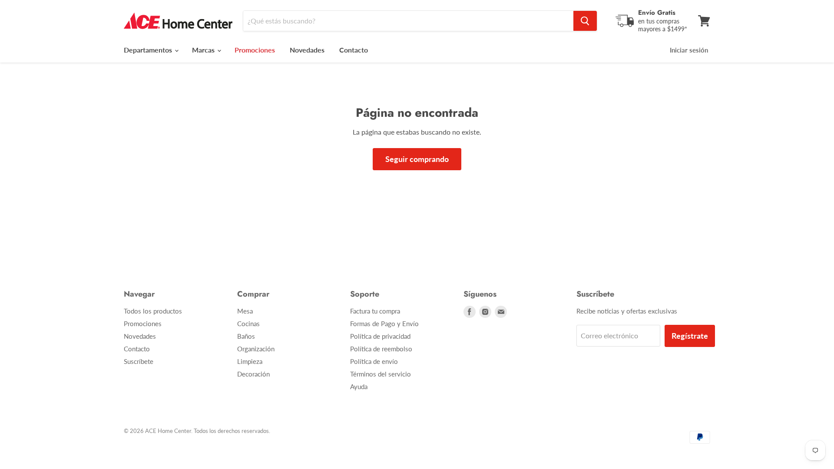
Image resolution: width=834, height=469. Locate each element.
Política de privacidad (380, 336)
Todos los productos (153, 311)
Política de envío (374, 361)
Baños (246, 336)
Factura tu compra (375, 311)
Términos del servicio (380, 374)
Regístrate (690, 335)
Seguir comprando (417, 159)
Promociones (143, 323)
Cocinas (248, 323)
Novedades (307, 50)
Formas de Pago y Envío (384, 323)
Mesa (245, 311)
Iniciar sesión (689, 50)
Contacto (353, 50)
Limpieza (249, 361)
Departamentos (149, 50)
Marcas (204, 50)
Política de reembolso (381, 349)
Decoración (253, 374)
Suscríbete (138, 361)
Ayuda (358, 386)
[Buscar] (585, 21)
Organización (256, 349)
